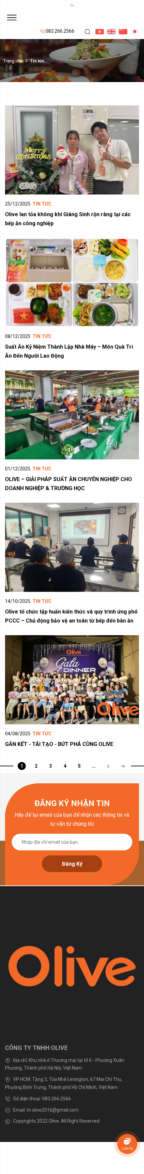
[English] (110, 31)
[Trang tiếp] (108, 766)
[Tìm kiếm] (84, 31)
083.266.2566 (59, 31)
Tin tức (42, 204)
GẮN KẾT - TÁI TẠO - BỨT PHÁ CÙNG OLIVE (59, 744)
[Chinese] (121, 31)
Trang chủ (12, 60)
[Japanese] (133, 31)
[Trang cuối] (123, 766)
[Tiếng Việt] (98, 31)
